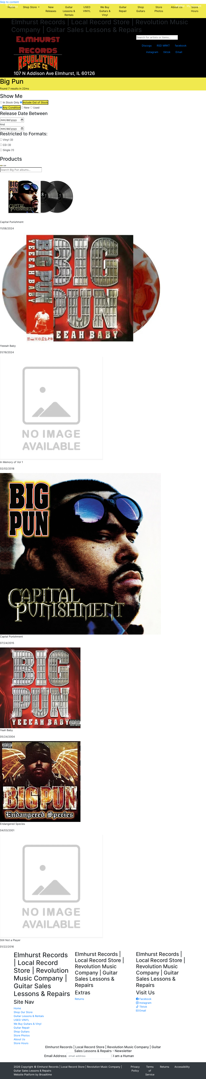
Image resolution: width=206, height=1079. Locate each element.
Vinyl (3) (8, 139)
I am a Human (123, 1056)
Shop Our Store (23, 1012)
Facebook (145, 999)
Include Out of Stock (35, 102)
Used (36, 107)
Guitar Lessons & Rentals (29, 1016)
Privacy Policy (135, 1068)
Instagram (145, 1002)
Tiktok (143, 1006)
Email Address (55, 1056)
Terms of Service (149, 1070)
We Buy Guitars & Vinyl (27, 1023)
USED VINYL (21, 1020)
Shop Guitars (21, 1031)
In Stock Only (11, 102)
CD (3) (7, 144)
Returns (79, 999)
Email (142, 1010)
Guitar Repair (22, 1027)
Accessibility (182, 1066)
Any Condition (11, 107)
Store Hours (21, 1043)
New (26, 107)
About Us (19, 1039)
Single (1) (8, 150)
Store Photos (22, 1035)
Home (17, 1008)
